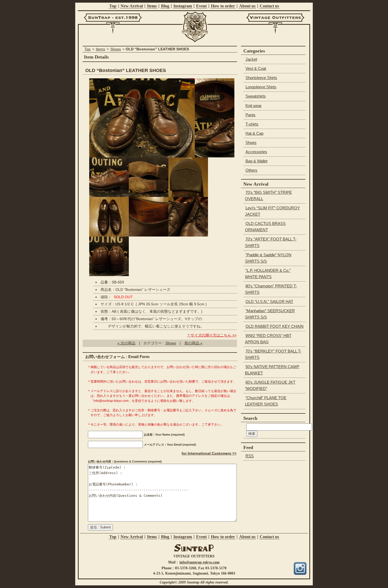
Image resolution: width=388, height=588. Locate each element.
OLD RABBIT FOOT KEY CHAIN (274, 326)
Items (152, 6)
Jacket (251, 59)
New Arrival (132, 6)
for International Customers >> (209, 453)
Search (250, 418)
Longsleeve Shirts (260, 87)
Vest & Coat (255, 68)
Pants (250, 115)
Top (112, 6)
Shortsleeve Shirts (261, 77)
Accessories (256, 152)
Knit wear (253, 105)
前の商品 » (193, 343)
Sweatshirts (255, 96)
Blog (165, 6)
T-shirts (251, 124)
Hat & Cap (254, 133)
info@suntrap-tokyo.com (199, 562)
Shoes (115, 49)
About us (247, 6)
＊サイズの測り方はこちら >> (211, 335)
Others (251, 170)
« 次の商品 (126, 343)
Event (201, 6)
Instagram (182, 6)
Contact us (269, 6)
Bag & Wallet (256, 161)
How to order (223, 6)
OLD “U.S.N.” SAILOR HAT (269, 301)
